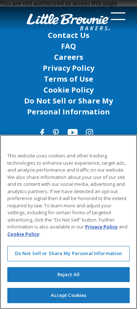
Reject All (68, 274)
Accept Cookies (69, 295)
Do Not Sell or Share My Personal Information (68, 253)
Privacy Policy (68, 68)
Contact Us (69, 35)
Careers (68, 57)
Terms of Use (68, 79)
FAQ (68, 46)
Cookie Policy (68, 90)
